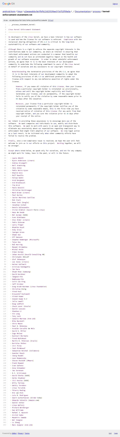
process (97, 11)
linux (19, 11)
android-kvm (9, 11)
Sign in (115, 4)
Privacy (20, 433)
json (116, 433)
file (50, 20)
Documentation (83, 11)
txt (110, 433)
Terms (27, 433)
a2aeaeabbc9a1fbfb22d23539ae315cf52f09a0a (47, 11)
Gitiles (14, 433)
